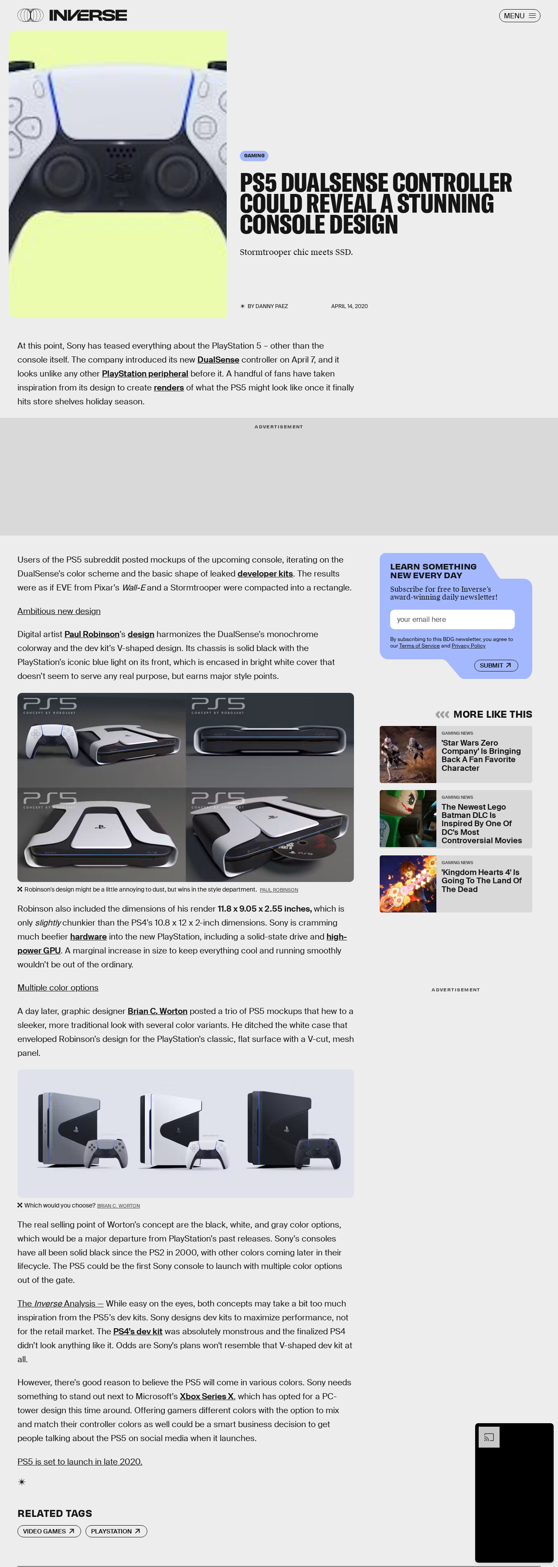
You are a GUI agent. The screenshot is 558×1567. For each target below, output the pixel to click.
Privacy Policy (469, 645)
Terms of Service (419, 645)
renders (169, 387)
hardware (88, 936)
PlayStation (111, 1531)
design (141, 634)
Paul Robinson (92, 634)
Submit (491, 665)
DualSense (218, 359)
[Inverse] (88, 15)
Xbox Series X (207, 1396)
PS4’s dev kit (138, 1331)
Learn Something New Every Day (433, 569)
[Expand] (485, 1431)
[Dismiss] (544, 1431)
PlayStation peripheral (145, 373)
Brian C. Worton (157, 1011)
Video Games (44, 1531)
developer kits (265, 573)
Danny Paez (271, 306)
